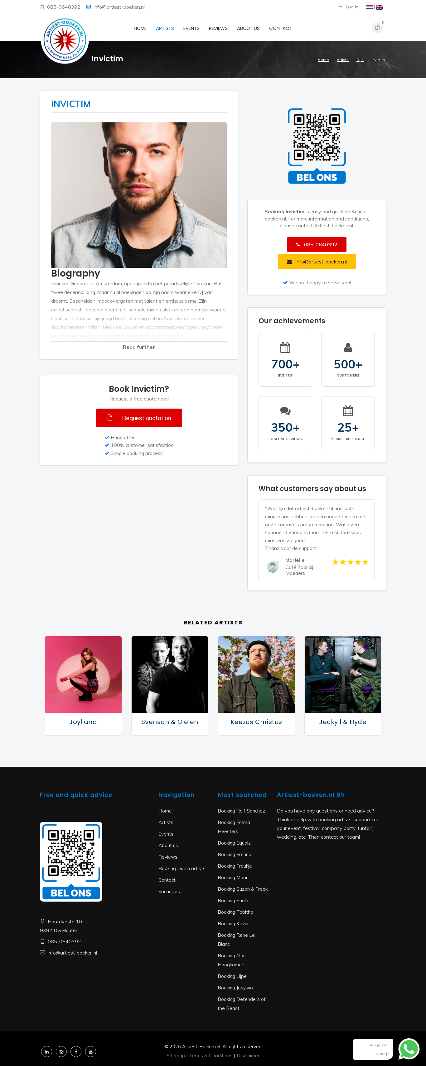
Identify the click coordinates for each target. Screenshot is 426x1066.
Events (191, 28)
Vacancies (169, 891)
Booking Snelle (233, 900)
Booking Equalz (234, 843)
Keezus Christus (256, 722)
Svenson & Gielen (169, 722)
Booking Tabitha (235, 912)
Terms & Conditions (211, 1055)
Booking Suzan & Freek (243, 889)
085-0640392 (64, 7)
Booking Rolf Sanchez (241, 811)
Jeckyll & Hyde (342, 722)
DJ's (360, 59)
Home (140, 28)
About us (248, 28)
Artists (165, 28)
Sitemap (176, 1055)
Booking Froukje (235, 866)
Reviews (218, 28)
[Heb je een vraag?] (404, 1052)
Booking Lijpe (232, 976)
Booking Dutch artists (182, 868)
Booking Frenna (234, 854)
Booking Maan (233, 877)
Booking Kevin (233, 923)
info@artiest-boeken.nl (119, 7)
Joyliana (83, 722)
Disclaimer (248, 1055)
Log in (351, 7)
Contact (280, 28)
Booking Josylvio (235, 988)
